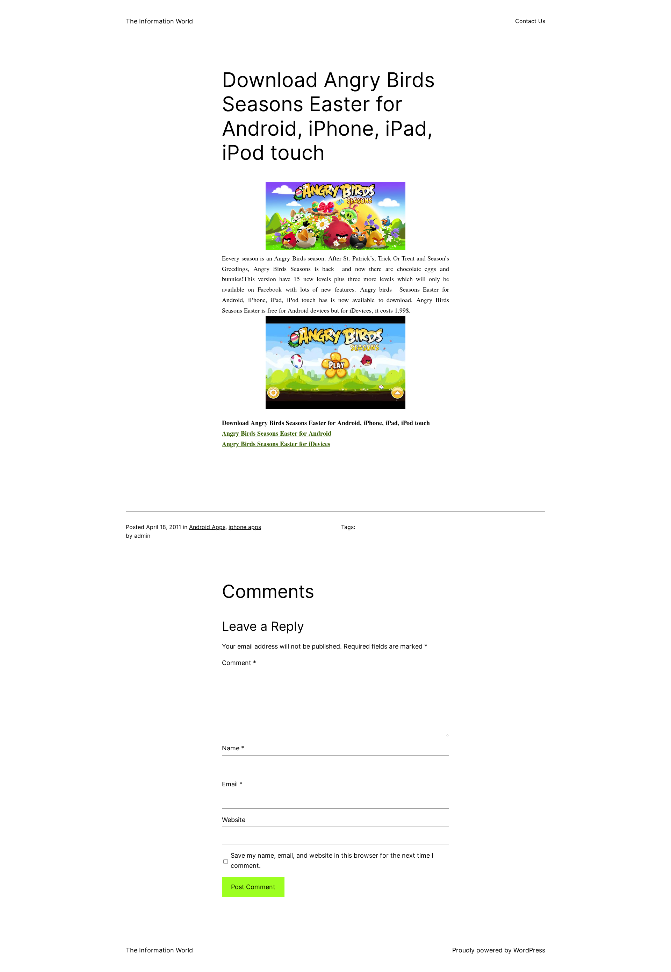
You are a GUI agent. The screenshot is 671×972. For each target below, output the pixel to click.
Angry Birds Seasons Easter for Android (276, 433)
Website (233, 819)
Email (232, 784)
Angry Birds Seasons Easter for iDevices (276, 443)
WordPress (529, 950)
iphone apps (245, 526)
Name (233, 748)
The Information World (159, 21)
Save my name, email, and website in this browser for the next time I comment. (332, 860)
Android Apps (207, 526)
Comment (239, 662)
